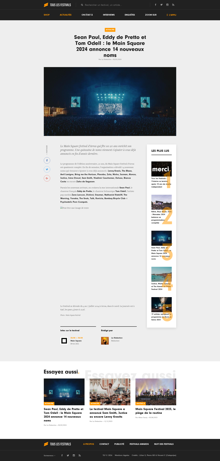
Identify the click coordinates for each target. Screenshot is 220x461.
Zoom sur (151, 15)
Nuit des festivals (164, 444)
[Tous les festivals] (57, 7)
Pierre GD (151, 455)
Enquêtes (130, 15)
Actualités (65, 15)
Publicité (119, 444)
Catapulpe (171, 455)
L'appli (171, 15)
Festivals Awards (139, 444)
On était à (87, 15)
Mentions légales (122, 455)
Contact (104, 444)
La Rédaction (106, 59)
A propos (88, 444)
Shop (47, 15)
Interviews (109, 15)
